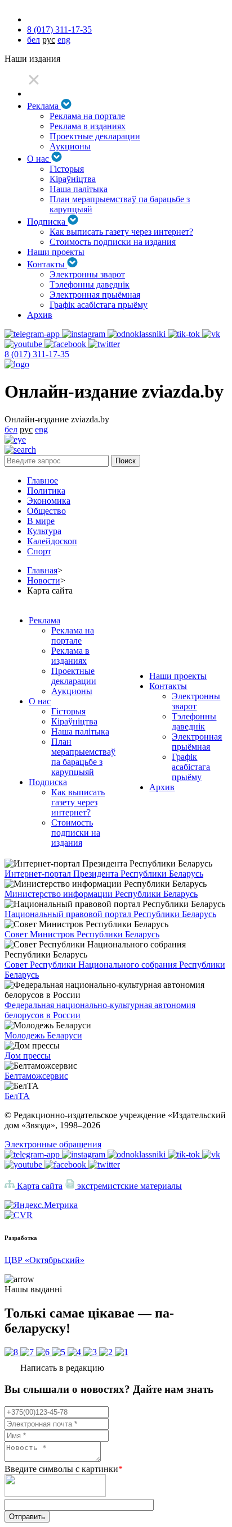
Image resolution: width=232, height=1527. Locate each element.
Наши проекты (55, 252)
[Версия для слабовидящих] (15, 439)
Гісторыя (67, 169)
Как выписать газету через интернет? (121, 231)
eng (63, 39)
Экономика (48, 500)
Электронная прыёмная (95, 294)
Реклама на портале (87, 116)
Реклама (44, 106)
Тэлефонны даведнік (90, 284)
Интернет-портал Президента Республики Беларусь (104, 873)
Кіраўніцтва (73, 179)
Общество (46, 511)
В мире (41, 521)
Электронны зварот (87, 274)
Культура (44, 531)
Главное (42, 480)
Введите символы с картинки (64, 1469)
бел (33, 39)
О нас (39, 158)
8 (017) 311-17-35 (59, 29)
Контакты (47, 264)
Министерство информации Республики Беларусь (101, 894)
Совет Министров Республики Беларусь (82, 934)
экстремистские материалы (128, 1186)
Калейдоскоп (52, 541)
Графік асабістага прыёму (99, 304)
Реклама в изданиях (88, 126)
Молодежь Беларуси (43, 1035)
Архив (39, 315)
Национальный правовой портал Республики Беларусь (110, 914)
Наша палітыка (79, 189)
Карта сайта (39, 1186)
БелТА (17, 1096)
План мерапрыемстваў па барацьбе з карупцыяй (83, 757)
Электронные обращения (53, 1144)
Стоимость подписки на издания (113, 242)
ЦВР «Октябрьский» (44, 1260)
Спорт (39, 551)
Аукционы (70, 146)
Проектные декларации (95, 136)
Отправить (27, 1516)
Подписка (47, 221)
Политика (46, 490)
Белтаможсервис (36, 1076)
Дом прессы (28, 1055)
